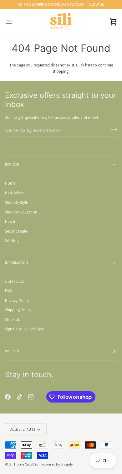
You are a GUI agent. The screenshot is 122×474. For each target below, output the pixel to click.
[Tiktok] (19, 397)
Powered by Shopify (57, 464)
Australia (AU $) (22, 429)
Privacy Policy (17, 300)
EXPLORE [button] (12, 164)
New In (10, 221)
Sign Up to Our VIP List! (24, 329)
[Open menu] (14, 22)
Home (10, 183)
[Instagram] (31, 397)
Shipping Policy (18, 310)
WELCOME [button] (13, 351)
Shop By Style (16, 202)
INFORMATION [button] (16, 262)
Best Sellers (14, 193)
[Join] (112, 129)
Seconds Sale (16, 231)
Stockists (12, 319)
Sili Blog (12, 240)
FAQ (8, 290)
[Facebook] (8, 397)
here (88, 65)
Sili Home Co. (19, 464)
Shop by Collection (21, 212)
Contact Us (14, 281)
